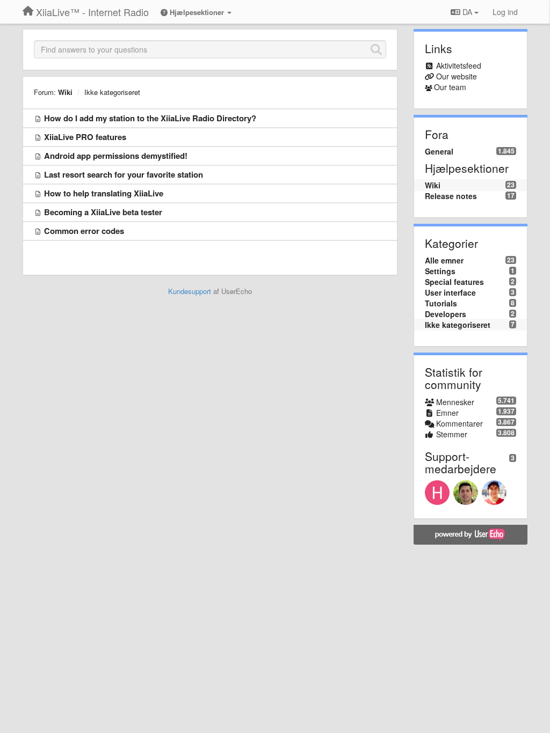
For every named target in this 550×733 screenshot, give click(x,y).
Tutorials (441, 303)
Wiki (65, 92)
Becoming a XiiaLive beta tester (103, 212)
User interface (450, 292)
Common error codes (84, 231)
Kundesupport (189, 291)
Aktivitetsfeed (458, 65)
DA (467, 11)
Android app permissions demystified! (115, 156)
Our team (450, 87)
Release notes (451, 195)
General (439, 151)
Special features (454, 281)
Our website (456, 76)
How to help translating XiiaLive (103, 193)
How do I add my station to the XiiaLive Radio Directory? (150, 118)
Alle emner (444, 260)
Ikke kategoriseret (112, 92)
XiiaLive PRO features (85, 137)
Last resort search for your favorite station (123, 174)
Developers (445, 314)
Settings (440, 271)
